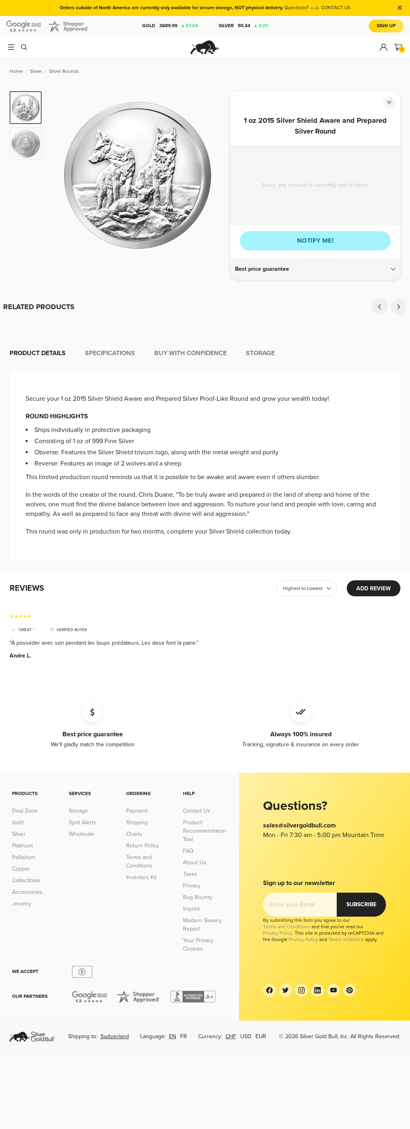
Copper (21, 868)
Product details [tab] (38, 353)
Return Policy (142, 845)
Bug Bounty (197, 897)
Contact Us (196, 810)
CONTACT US (335, 8)
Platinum (22, 845)
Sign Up (386, 26)
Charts (134, 834)
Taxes (190, 874)
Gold (170, 26)
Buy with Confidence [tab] (190, 353)
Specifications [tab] (110, 353)
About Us (194, 862)
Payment (136, 810)
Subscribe (361, 904)
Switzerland (114, 1036)
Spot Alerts (82, 822)
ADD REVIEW (373, 588)
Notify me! (315, 241)
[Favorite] (389, 102)
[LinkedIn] (317, 990)
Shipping (137, 822)
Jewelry (21, 903)
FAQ (188, 850)
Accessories (27, 892)
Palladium (23, 857)
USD (245, 1036)
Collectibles (26, 880)
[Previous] (60, 175)
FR (183, 1036)
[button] (315, 269)
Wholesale (81, 834)
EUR (260, 1036)
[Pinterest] (349, 990)
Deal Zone (25, 810)
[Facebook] (269, 990)
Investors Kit (141, 877)
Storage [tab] (260, 353)
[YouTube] (333, 990)
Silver (243, 26)
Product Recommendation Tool (204, 831)
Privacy (192, 885)
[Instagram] (301, 990)
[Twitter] (285, 990)
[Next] (215, 175)
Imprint (191, 908)
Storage (78, 810)
